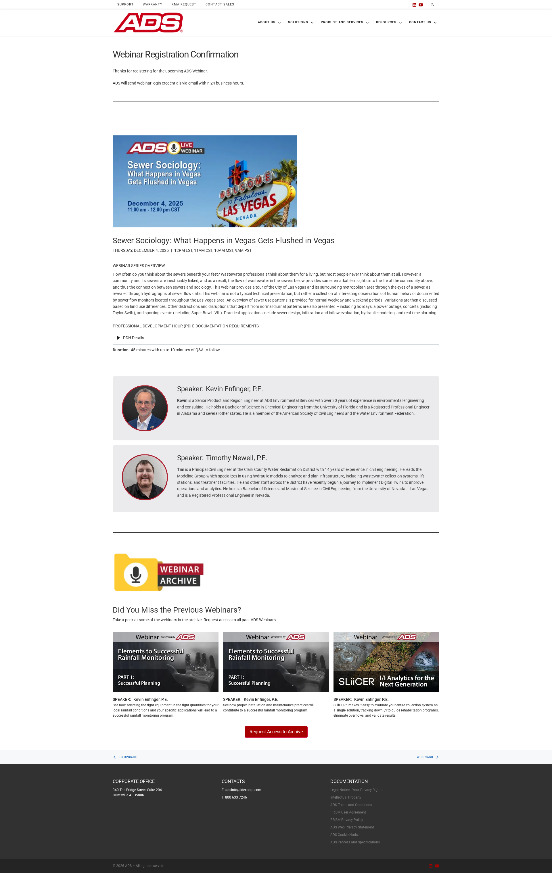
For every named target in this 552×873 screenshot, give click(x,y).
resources (386, 22)
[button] (269, 22)
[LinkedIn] (414, 5)
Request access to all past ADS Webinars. (240, 619)
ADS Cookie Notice (344, 835)
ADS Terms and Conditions (351, 805)
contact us (420, 22)
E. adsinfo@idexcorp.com (241, 790)
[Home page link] (148, 22)
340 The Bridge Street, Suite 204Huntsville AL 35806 (137, 792)
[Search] (432, 4)
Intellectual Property (345, 797)
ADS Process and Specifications (355, 842)
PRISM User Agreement (348, 812)
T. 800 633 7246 (234, 797)
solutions (298, 22)
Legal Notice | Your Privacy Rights (356, 790)
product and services (342, 22)
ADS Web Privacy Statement (352, 827)
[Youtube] (421, 5)
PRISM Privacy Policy (346, 820)
